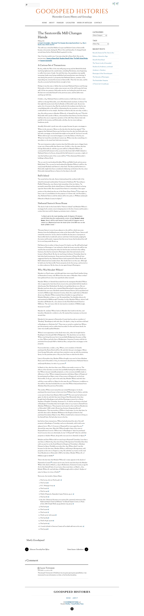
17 (59, 471)
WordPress (67, 604)
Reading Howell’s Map (66, 58)
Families (60, 23)
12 (67, 394)
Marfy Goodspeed (44, 43)
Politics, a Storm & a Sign (100, 56)
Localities (70, 23)
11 (72, 381)
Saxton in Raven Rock (52, 58)
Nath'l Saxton (50, 45)
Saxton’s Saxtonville (46, 61)
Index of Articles (84, 23)
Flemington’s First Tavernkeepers (102, 74)
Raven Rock (75, 43)
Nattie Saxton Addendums (77, 549)
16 (51, 462)
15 (53, 455)
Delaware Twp (55, 43)
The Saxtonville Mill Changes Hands (60, 35)
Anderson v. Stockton (99, 70)
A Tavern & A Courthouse (101, 84)
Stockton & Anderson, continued (103, 67)
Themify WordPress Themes (77, 604)
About (52, 23)
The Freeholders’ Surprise (100, 81)
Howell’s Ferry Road (99, 60)
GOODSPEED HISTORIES (71, 602)
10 (65, 363)
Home (44, 23)
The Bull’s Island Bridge (81, 58)
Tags (95, 41)
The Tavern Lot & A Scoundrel (102, 63)
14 (85, 435)
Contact (98, 23)
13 (82, 426)
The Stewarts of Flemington (101, 77)
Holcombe (69, 43)
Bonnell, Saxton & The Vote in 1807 (103, 53)
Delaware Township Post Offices (37, 549)
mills (43, 45)
